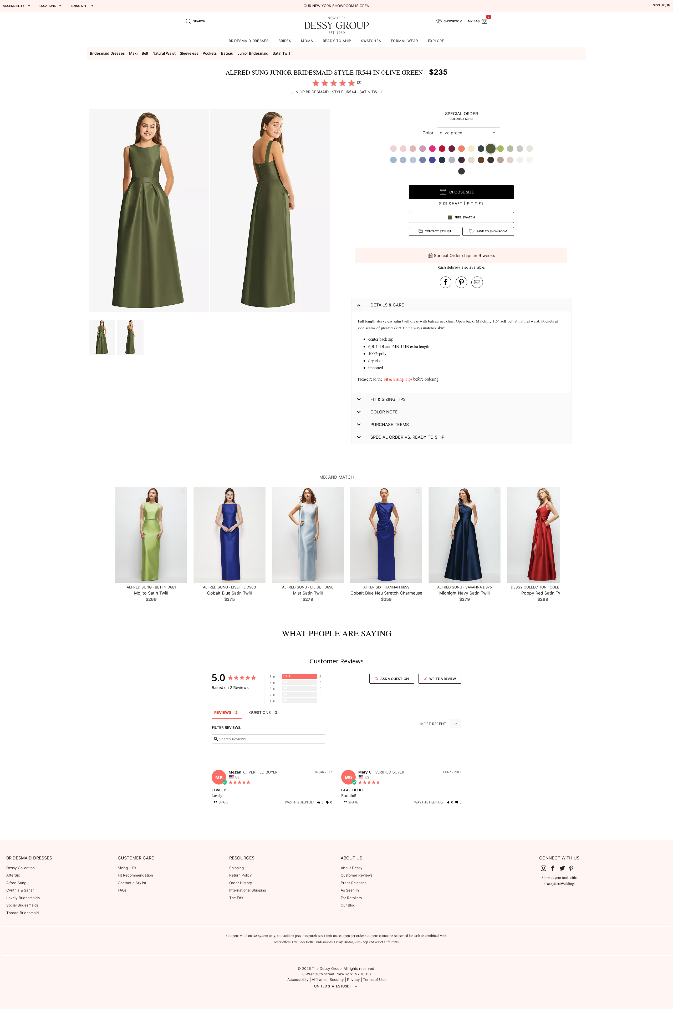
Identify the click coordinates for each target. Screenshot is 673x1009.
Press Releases (353, 883)
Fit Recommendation (135, 875)
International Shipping (247, 890)
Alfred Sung (16, 883)
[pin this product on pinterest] (461, 282)
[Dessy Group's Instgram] (545, 868)
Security (337, 979)
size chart (451, 203)
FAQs (122, 890)
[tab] (461, 115)
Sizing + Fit (127, 868)
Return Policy (240, 875)
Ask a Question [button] (394, 678)
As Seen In (350, 890)
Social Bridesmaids (22, 905)
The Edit (236, 898)
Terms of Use (374, 979)
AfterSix (13, 875)
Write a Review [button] (442, 678)
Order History (240, 883)
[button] (149, 211)
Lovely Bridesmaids (23, 898)
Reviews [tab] (222, 712)
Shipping (236, 868)
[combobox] (464, 133)
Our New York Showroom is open (336, 6)
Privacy (353, 979)
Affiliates (319, 979)
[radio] (316, 83)
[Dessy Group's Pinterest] (573, 868)
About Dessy (352, 868)
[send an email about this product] (477, 282)
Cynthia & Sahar (20, 890)
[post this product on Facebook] (445, 282)
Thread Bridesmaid (22, 913)
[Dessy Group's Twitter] (564, 868)
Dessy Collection (20, 868)
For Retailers (351, 898)
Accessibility (298, 979)
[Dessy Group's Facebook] (554, 868)
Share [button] (223, 802)
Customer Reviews (357, 875)
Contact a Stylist (132, 883)
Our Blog (348, 905)
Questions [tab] (260, 712)
